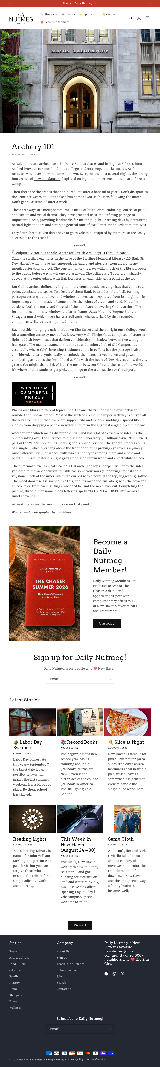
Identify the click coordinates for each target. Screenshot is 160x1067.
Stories (15, 943)
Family (14, 976)
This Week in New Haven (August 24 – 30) (78, 844)
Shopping (15, 995)
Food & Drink (18, 964)
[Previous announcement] (10, 3)
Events (14, 951)
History (14, 982)
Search (61, 982)
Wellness (15, 1007)
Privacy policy (75, 1059)
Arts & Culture (19, 957)
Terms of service (96, 1059)
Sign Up (62, 957)
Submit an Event (68, 970)
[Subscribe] (109, 679)
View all (80, 925)
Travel (13, 1001)
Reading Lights (30, 839)
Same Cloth (121, 839)
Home (13, 989)
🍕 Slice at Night (126, 742)
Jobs (59, 976)
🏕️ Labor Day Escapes (27, 744)
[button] (48, 14)
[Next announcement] (150, 3)
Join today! (107, 623)
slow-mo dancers (47, 179)
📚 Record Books (79, 742)
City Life (15, 970)
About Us (63, 951)
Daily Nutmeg (26, 1059)
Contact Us (64, 989)
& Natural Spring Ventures (49, 1059)
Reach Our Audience (70, 964)
